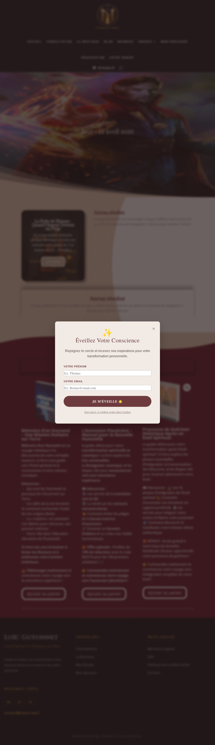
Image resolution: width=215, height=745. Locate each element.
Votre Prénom (75, 366)
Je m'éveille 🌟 (107, 401)
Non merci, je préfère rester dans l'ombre (107, 412)
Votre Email (73, 381)
